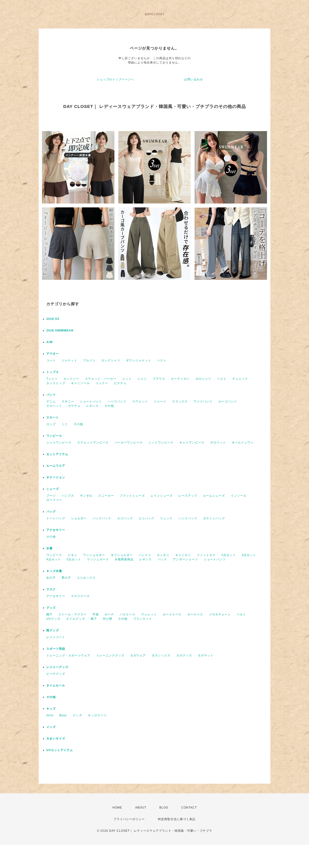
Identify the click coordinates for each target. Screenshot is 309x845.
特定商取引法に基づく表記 (177, 819)
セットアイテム (57, 454)
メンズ (51, 727)
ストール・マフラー (72, 614)
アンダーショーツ (185, 559)
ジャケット (69, 360)
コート (51, 360)
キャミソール (80, 383)
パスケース (127, 614)
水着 (49, 548)
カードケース (172, 614)
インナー (102, 383)
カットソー (71, 378)
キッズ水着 (54, 571)
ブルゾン (89, 360)
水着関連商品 (124, 559)
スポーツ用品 (55, 648)
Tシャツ (52, 378)
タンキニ (163, 555)
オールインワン (243, 442)
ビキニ (72, 555)
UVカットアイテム (59, 750)
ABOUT (140, 807)
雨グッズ (52, 630)
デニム (51, 401)
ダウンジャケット (138, 360)
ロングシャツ (110, 360)
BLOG (163, 807)
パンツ (51, 394)
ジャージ (160, 401)
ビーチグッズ (55, 674)
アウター (52, 353)
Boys (63, 715)
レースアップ (187, 495)
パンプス (68, 495)
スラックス (180, 401)
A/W (49, 342)
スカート (52, 417)
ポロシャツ (203, 378)
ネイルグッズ (75, 618)
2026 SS (52, 319)
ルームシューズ (214, 495)
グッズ (51, 607)
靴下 (94, 618)
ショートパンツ (91, 401)
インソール (238, 495)
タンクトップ (55, 383)
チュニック (240, 378)
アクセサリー (55, 530)
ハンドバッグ (187, 518)
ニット (127, 378)
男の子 (66, 577)
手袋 (95, 614)
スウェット (140, 401)
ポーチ (109, 614)
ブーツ (51, 495)
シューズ (52, 489)
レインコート (55, 637)
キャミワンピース (191, 442)
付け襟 (107, 618)
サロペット (54, 406)
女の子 (51, 577)
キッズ (51, 708)
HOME (117, 807)
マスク (51, 589)
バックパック (101, 518)
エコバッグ (146, 518)
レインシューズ (162, 495)
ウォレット (149, 614)
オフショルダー (122, 555)
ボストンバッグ (214, 518)
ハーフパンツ (117, 401)
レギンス (92, 406)
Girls (50, 715)
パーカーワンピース (128, 442)
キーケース (195, 614)
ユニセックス (86, 577)
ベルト (241, 614)
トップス (52, 372)
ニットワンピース (161, 442)
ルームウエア (55, 465)
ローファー (54, 500)
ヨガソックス (161, 655)
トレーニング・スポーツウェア (68, 655)
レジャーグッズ (57, 667)
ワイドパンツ (203, 401)
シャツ (142, 378)
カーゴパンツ (227, 401)
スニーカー (106, 495)
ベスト (161, 360)
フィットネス (206, 555)
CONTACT (189, 807)
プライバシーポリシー (129, 819)
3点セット (249, 555)
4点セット (53, 559)
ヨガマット (205, 655)
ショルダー (79, 518)
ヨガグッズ (184, 655)
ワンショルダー (94, 555)
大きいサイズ (55, 738)
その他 (109, 406)
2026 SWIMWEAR (60, 330)
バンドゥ (145, 555)
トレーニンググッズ (110, 655)
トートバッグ (55, 518)
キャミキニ (183, 555)
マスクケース (80, 596)
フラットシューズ (132, 495)
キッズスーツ (97, 715)
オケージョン (55, 477)
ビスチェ (120, 383)
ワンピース (54, 435)
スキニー (68, 401)
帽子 (49, 614)
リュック (166, 518)
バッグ (51, 511)
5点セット (74, 559)
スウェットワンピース (93, 442)
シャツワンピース (58, 442)
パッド (162, 559)
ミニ (65, 424)
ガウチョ (74, 406)
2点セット (228, 555)
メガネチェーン (220, 614)
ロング (51, 424)
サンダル (86, 495)
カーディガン (180, 378)
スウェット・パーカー (100, 378)
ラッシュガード (98, 559)
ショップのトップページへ (115, 79)
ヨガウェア (138, 655)
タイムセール (55, 685)
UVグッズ (53, 618)
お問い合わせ (193, 79)
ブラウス (159, 378)
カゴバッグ (125, 518)
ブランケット (142, 618)
